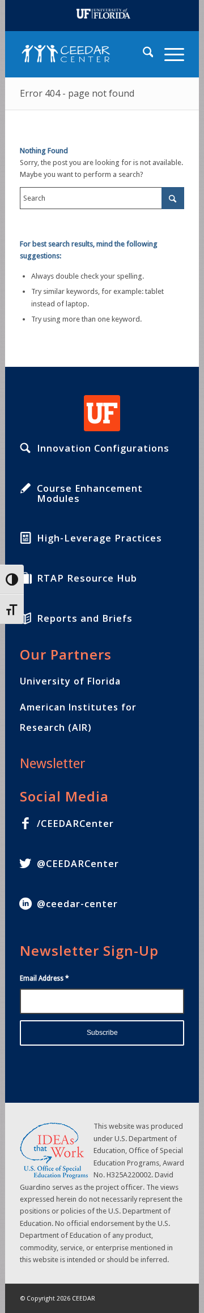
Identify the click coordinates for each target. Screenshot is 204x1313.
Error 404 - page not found (77, 93)
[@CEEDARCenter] (25, 863)
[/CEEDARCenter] (25, 823)
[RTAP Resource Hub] (25, 578)
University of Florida (70, 681)
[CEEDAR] (86, 54)
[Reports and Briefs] (25, 618)
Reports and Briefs (85, 618)
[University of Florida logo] (102, 413)
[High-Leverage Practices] (25, 538)
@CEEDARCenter (78, 863)
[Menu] (168, 54)
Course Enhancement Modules (90, 493)
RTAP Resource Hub (87, 578)
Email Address (44, 978)
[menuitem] (142, 54)
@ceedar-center (77, 904)
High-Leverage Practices (99, 538)
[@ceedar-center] (25, 903)
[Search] (142, 54)
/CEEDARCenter (75, 823)
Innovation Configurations (103, 448)
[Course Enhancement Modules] (25, 488)
